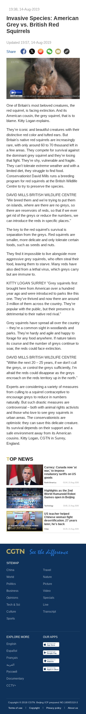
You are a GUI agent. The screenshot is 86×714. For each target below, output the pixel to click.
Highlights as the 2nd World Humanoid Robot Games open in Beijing (59, 494)
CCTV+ (11, 685)
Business (12, 590)
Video (47, 590)
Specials (48, 597)
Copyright (34, 708)
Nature (47, 577)
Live (45, 604)
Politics (11, 584)
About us (73, 708)
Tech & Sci (13, 604)
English (11, 644)
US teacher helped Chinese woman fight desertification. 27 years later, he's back (60, 519)
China (10, 570)
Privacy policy (54, 708)
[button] (12, 92)
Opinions (12, 597)
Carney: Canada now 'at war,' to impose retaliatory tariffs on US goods (60, 472)
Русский (11, 671)
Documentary (15, 678)
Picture (47, 584)
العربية (10, 664)
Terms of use (15, 708)
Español (11, 651)
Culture (11, 611)
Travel (47, 570)
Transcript (49, 611)
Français (12, 657)
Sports (10, 618)
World (10, 577)
